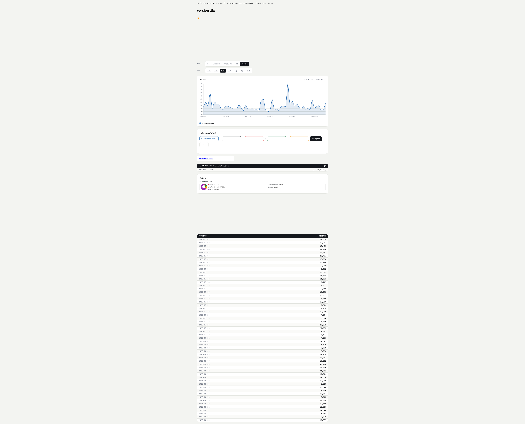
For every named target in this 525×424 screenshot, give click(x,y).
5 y (248, 71)
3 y (242, 71)
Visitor (244, 64)
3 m (216, 71)
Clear (204, 145)
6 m (222, 71)
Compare (316, 139)
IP (208, 64)
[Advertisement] (262, 39)
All (237, 64)
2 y (236, 71)
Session (216, 64)
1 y (229, 71)
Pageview (228, 64)
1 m (209, 71)
